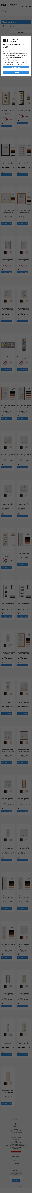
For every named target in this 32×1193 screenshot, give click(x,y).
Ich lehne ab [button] (16, 72)
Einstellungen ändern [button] (16, 70)
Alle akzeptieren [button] (16, 67)
